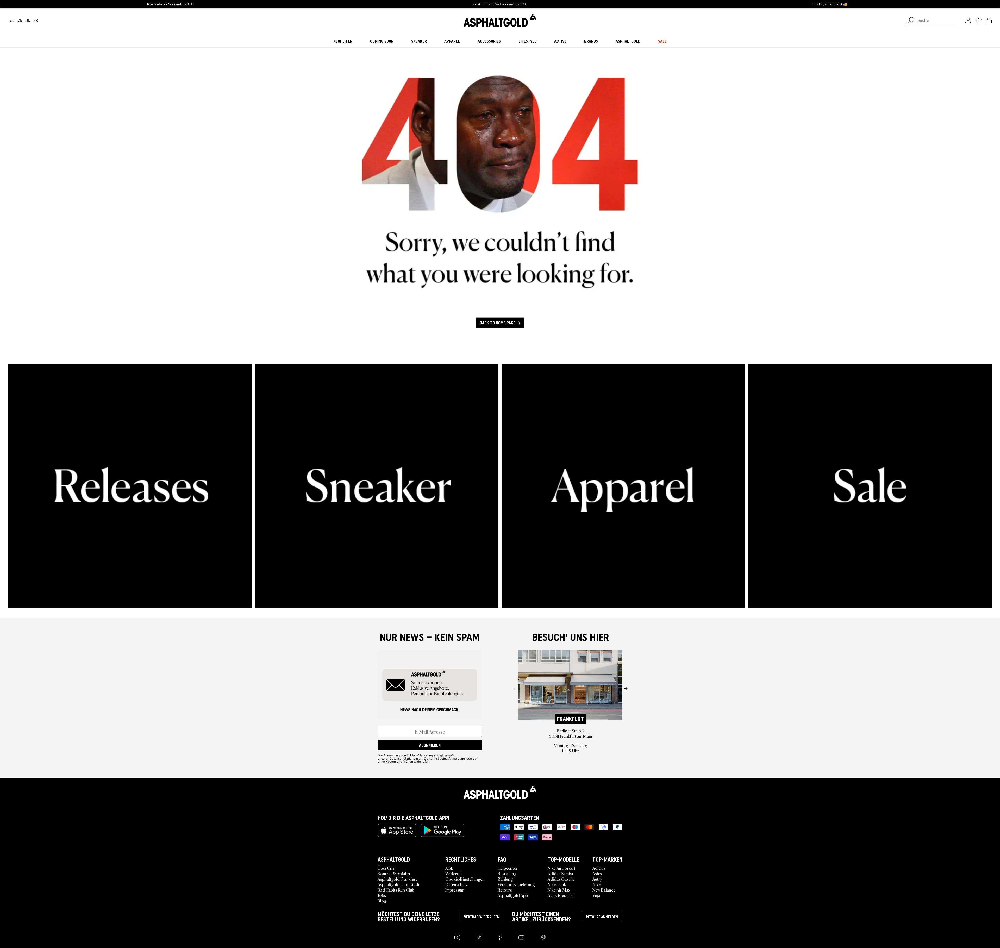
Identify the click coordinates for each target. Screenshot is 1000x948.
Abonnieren (430, 745)
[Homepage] (500, 792)
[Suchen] (911, 21)
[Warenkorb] (989, 20)
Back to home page (497, 322)
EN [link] (11, 20)
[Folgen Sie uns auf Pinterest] (543, 937)
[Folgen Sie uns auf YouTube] (521, 937)
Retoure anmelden (602, 917)
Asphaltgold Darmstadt (399, 884)
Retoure (505, 890)
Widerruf (453, 873)
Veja (596, 895)
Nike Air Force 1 (561, 868)
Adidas (598, 868)
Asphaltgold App (513, 895)
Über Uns (386, 868)
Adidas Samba (560, 873)
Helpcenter (507, 868)
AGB (449, 868)
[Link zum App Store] (397, 830)
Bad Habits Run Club (396, 890)
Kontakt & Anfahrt (394, 873)
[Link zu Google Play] (442, 830)
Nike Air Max (559, 890)
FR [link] (35, 20)
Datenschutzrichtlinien (405, 758)
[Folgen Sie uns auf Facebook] (500, 937)
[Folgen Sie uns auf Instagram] (457, 937)
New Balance (603, 890)
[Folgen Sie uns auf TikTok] (479, 937)
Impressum (454, 890)
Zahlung (505, 879)
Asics (597, 873)
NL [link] (27, 20)
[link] (500, 20)
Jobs (382, 895)
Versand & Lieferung (516, 884)
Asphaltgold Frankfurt (397, 879)
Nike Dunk (557, 884)
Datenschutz (456, 884)
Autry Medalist (561, 895)
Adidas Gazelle (561, 879)
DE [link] (19, 20)
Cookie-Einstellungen (465, 879)
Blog (382, 900)
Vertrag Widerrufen (481, 917)
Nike (596, 884)
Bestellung (507, 873)
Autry (597, 879)
